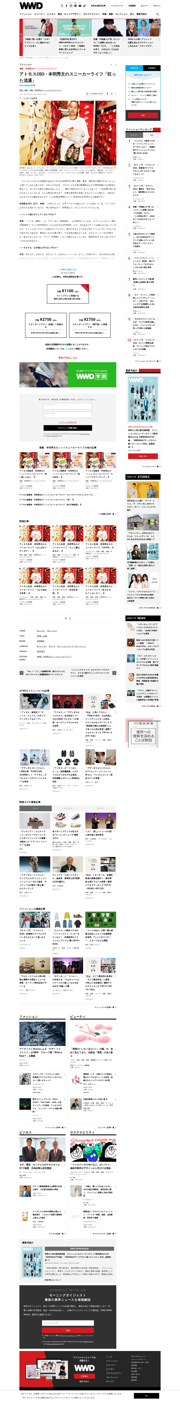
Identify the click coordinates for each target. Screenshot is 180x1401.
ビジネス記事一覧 (56, 1234)
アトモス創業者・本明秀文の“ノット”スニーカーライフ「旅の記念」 (66, 474)
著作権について (136, 1368)
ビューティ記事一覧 (106, 1128)
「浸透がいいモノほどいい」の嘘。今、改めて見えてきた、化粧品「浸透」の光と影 (91, 1051)
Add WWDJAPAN (96, 94)
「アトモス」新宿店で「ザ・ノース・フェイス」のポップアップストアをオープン (32, 715)
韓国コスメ (92, 1084)
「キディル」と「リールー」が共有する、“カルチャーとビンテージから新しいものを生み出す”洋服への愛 (65, 981)
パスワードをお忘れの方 (68, 422)
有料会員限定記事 (98, 6)
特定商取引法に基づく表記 (140, 1362)
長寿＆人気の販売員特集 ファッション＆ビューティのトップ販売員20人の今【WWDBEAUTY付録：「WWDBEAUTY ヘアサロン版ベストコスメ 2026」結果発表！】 (78, 1257)
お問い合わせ (135, 1374)
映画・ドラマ (66, 948)
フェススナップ (24, 945)
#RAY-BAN (36, 1092)
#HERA (86, 1092)
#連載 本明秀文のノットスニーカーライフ (54, 657)
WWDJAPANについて (138, 1356)
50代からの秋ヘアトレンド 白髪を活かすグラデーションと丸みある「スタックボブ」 (141, 42)
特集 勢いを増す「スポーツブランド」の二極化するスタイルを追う (65, 844)
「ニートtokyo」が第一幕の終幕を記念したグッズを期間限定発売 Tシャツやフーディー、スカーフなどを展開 (99, 935)
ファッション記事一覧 (54, 1128)
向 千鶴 (72, 1178)
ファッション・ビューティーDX (34, 1172)
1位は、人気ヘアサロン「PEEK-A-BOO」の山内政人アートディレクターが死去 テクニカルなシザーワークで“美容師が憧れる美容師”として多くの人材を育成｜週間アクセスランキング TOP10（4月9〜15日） (98, 724)
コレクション (121, 14)
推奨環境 (134, 1365)
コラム (72, 1060)
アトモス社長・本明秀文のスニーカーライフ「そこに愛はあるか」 (66, 547)
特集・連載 (107, 14)
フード (21, 990)
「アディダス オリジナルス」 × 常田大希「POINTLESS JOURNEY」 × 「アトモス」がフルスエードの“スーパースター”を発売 (33, 775)
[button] (158, 14)
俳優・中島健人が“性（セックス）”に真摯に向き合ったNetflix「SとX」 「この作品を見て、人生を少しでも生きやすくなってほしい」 (106, 46)
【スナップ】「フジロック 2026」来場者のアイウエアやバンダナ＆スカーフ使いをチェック (32, 935)
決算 (54, 886)
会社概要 (134, 1371)
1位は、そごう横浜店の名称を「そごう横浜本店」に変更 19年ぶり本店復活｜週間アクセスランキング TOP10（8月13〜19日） (99, 983)
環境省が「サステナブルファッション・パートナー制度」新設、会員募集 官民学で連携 (98, 1214)
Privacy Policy (84, 434)
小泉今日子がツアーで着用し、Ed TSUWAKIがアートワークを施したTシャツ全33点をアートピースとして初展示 (144, 240)
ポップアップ (36, 723)
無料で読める (57, 842)
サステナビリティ (91, 14)
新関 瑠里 (86, 1108)
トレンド (98, 740)
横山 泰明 (22, 1175)
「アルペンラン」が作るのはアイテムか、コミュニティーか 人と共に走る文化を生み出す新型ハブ (141, 536)
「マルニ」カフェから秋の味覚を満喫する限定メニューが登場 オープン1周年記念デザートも (33, 981)
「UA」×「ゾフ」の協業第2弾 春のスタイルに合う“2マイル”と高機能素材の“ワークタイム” (45, 673)
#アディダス (42, 646)
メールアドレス (51, 404)
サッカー (70, 730)
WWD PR (149, 608)
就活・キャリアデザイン (69, 14)
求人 (132, 14)
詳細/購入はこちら (52, 1280)
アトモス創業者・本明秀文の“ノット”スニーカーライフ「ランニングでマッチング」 (99, 474)
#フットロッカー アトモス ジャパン (72, 646)
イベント (22, 723)
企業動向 (93, 839)
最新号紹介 (142, 14)
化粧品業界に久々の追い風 (94, 1099)
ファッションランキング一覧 (147, 361)
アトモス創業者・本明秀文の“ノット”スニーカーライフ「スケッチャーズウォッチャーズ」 (56, 495)
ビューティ (39, 14)
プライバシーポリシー (68, 1336)
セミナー (144, 6)
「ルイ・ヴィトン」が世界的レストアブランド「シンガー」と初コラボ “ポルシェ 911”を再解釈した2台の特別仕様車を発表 (144, 301)
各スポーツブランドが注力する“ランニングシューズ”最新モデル (65, 834)
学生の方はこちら (67, 357)
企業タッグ (61, 730)
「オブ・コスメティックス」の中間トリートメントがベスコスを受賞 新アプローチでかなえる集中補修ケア (147, 662)
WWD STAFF (23, 1063)
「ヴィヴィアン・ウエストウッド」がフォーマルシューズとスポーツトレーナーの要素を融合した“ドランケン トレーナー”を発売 (33, 838)
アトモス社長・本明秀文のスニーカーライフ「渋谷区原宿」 (66, 589)
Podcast (87, 1172)
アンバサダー (102, 839)
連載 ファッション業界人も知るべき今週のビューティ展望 (98, 1104)
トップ (109, 1357)
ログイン (157, 6)
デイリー (134, 135)
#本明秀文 (41, 651)
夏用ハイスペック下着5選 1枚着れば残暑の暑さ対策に (144, 282)
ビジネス (51, 14)
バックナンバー (117, 6)
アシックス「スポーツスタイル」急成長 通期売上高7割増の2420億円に (66, 878)
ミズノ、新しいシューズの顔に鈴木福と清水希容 (98, 833)
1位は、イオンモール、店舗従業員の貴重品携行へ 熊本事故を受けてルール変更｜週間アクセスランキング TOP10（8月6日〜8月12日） (99, 882)
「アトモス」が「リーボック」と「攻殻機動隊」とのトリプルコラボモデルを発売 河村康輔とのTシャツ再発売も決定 (66, 775)
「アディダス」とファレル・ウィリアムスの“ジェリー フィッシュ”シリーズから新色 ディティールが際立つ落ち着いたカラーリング (33, 882)
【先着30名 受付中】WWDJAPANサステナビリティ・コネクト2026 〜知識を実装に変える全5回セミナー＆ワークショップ (72, 46)
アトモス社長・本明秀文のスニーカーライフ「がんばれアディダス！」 (33, 547)
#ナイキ (52, 646)
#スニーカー (52, 631)
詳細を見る (143, 456)
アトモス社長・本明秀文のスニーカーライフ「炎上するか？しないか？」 (99, 589)
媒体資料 (134, 1380)
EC (20, 1172)
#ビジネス (41, 631)
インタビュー (66, 555)
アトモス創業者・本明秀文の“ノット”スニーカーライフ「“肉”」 (45, 500)
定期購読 (132, 6)
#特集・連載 (42, 636)
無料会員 (134, 68)
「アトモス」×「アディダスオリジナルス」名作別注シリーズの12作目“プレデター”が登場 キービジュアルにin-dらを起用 (66, 719)
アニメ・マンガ (72, 786)
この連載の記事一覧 (106, 514)
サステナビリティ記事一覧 (103, 1234)
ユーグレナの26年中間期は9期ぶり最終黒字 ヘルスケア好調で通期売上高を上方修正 (47, 1214)
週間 (152, 135)
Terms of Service (52, 436)
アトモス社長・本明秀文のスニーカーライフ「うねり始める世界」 (33, 589)
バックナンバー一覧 (150, 466)
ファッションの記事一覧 (104, 1007)
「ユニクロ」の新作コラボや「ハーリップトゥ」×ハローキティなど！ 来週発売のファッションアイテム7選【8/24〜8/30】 (66, 937)
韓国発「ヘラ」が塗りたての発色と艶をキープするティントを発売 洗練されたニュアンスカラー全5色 (98, 1077)
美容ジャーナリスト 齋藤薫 (79, 1065)
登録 (143, 115)
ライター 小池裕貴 (30, 98)
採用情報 (134, 1377)
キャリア (110, 1381)
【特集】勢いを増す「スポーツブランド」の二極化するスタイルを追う (37, 42)
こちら (67, 349)
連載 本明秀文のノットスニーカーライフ (38, 68)
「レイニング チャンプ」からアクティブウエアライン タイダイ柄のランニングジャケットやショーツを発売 (89, 673)
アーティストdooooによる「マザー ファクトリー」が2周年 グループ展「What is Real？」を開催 (40, 1052)
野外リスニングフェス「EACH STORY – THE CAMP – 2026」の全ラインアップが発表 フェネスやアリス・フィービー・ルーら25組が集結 (47, 1105)
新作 (28, 723)
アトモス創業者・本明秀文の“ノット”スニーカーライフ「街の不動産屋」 (49, 505)
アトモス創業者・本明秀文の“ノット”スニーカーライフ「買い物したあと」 (33, 474)
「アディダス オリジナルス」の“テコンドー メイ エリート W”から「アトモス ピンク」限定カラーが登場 (98, 773)
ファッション (25, 14)
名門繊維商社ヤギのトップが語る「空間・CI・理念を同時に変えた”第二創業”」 (141, 565)
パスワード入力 (51, 413)
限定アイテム (58, 788)
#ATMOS (40, 641)
